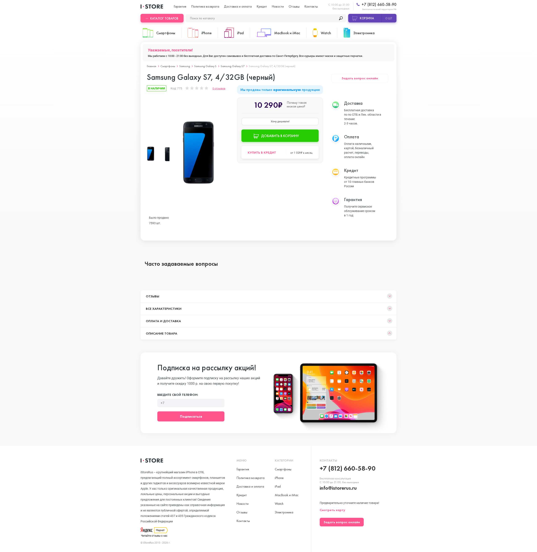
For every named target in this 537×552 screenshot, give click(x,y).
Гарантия (180, 6)
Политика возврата (205, 6)
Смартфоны (167, 66)
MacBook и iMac (286, 495)
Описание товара (161, 333)
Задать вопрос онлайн (359, 78)
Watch (279, 503)
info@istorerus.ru (338, 487)
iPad (278, 486)
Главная (151, 66)
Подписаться (191, 416)
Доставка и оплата (238, 6)
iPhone (279, 478)
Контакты (311, 6)
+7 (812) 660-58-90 (378, 4)
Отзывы (294, 6)
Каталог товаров (164, 18)
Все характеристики (163, 308)
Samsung (184, 66)
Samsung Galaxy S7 (233, 66)
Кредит (262, 6)
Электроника (284, 512)
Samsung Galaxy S (205, 66)
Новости (278, 6)
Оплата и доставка (163, 321)
